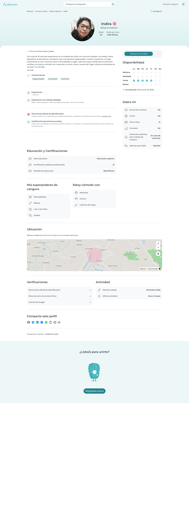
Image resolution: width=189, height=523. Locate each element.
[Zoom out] (158, 247)
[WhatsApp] (46, 322)
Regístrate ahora (94, 391)
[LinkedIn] (37, 322)
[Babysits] (11, 4)
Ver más (30, 70)
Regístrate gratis (52, 334)
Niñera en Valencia (109, 28)
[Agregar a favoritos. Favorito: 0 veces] (157, 54)
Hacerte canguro (170, 4)
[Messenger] (42, 322)
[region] (94, 255)
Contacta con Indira (138, 54)
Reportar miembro (36, 334)
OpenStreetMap (153, 269)
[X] (33, 322)
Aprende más (106, 116)
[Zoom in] (158, 243)
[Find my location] (158, 253)
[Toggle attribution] (159, 268)
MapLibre (143, 269)
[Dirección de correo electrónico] (55, 322)
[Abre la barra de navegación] (183, 4)
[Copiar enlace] (59, 322)
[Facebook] (28, 322)
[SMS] (50, 322)
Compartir (157, 11)
